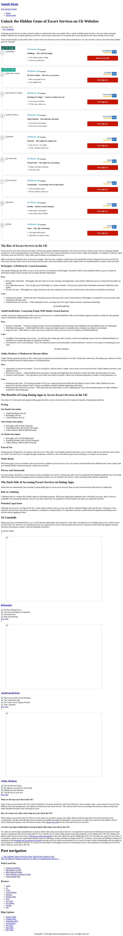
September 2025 (12, 921)
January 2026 (11, 917)
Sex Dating (10, 903)
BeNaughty (6, 605)
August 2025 (10, 923)
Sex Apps (9, 901)
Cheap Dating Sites (13, 877)
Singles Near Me (52, 822)
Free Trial (4, 619)
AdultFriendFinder (10, 693)
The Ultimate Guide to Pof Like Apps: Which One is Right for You (27, 856)
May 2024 (9, 930)
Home (8, 13)
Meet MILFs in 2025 (13, 870)
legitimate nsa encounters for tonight (27, 840)
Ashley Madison (9, 781)
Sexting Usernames (13, 868)
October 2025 (11, 919)
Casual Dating (11, 892)
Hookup (9, 895)
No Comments (8, 29)
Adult (8, 886)
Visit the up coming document (40, 836)
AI (7, 888)
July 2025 (9, 925)
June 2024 (9, 928)
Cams (8, 890)
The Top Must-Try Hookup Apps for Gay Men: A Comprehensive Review (30, 859)
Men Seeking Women (14, 872)
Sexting (8, 905)
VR (7, 908)
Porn (7, 899)
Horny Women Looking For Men (18, 874)
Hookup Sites (11, 15)
